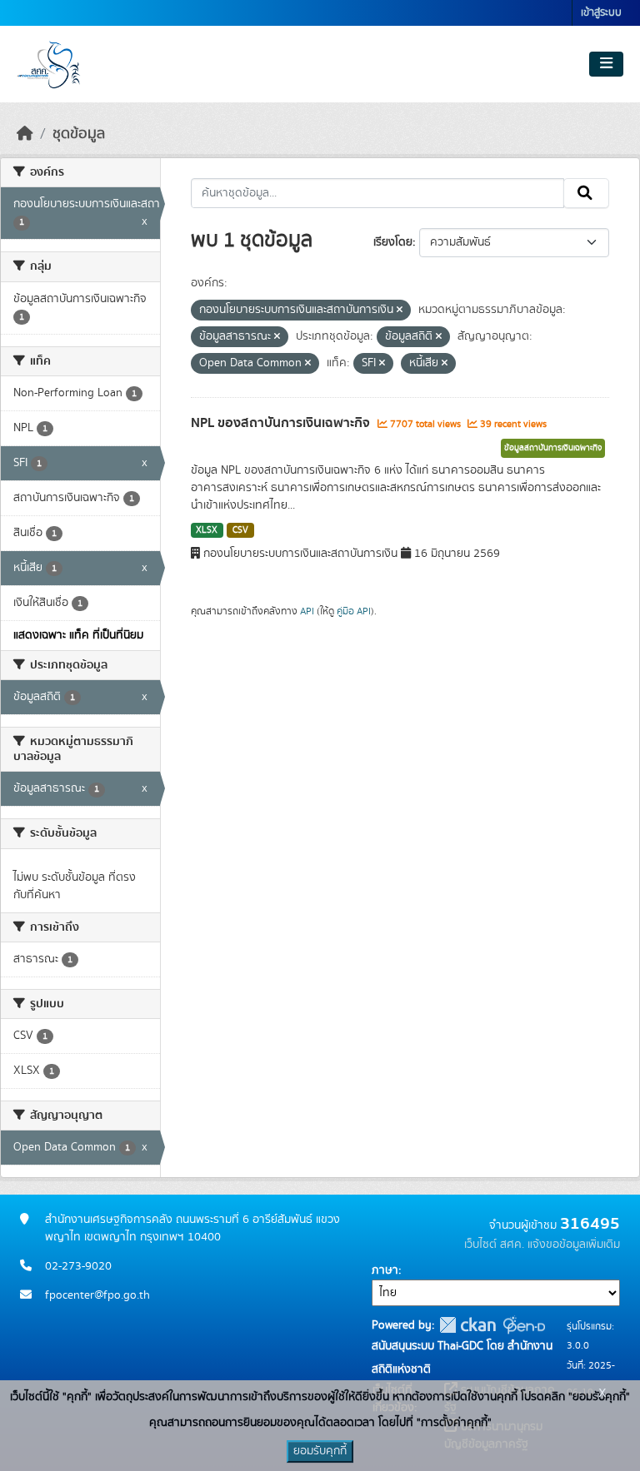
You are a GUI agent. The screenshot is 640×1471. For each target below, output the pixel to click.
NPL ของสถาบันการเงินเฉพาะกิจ (282, 423)
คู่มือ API (354, 611)
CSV (240, 530)
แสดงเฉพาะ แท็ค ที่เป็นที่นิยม (78, 635)
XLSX (207, 530)
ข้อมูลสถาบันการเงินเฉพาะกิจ (553, 448)
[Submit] (586, 193)
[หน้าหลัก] (25, 134)
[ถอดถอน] (399, 310)
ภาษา (385, 1270)
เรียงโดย (392, 242)
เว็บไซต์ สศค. (494, 1244)
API (307, 611)
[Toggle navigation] (606, 64)
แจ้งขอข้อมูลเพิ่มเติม (574, 1244)
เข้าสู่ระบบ (601, 13)
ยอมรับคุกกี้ (320, 1451)
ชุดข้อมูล (78, 134)
